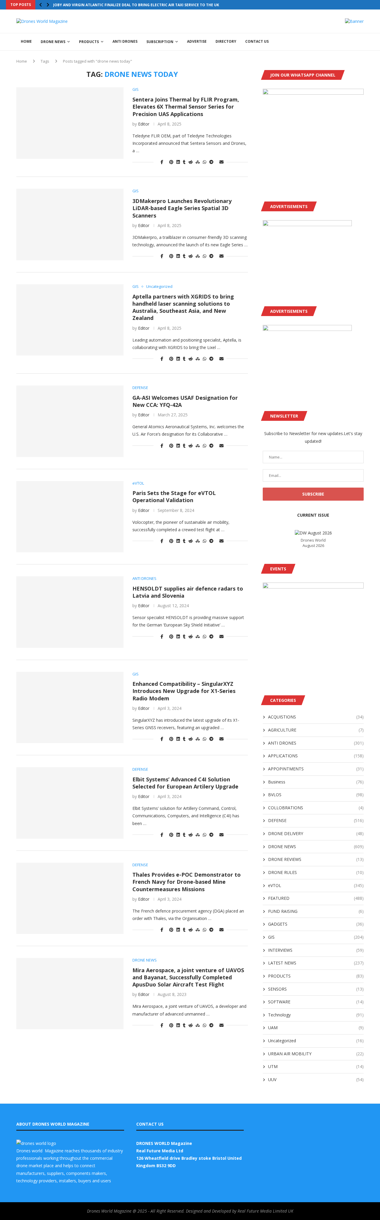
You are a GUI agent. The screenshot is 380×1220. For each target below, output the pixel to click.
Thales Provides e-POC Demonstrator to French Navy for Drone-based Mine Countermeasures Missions (186, 882)
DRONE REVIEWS (316, 859)
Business (316, 782)
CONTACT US (257, 41)
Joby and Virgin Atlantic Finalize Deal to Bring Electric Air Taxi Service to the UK (136, 4)
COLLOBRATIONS (316, 807)
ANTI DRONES (125, 41)
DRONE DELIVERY (316, 833)
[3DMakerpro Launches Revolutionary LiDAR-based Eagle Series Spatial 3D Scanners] (70, 224)
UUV (316, 1079)
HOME (26, 41)
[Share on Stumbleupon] (198, 162)
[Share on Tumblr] (184, 162)
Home (21, 61)
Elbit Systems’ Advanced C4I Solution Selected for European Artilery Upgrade (185, 783)
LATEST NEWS (316, 963)
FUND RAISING (316, 911)
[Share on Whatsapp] (204, 162)
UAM (316, 1027)
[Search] (361, 41)
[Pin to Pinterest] (171, 162)
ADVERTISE (197, 41)
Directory (226, 41)
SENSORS (316, 989)
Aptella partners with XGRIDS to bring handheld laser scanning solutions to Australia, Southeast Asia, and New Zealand (183, 307)
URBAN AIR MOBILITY (316, 1053)
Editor (143, 124)
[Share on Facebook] (162, 162)
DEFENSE (316, 820)
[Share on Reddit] (191, 162)
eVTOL (316, 885)
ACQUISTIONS (316, 717)
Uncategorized (316, 1040)
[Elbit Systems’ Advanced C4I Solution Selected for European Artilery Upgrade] (70, 802)
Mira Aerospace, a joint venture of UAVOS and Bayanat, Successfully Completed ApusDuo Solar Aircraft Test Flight (188, 977)
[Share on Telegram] (211, 162)
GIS (316, 937)
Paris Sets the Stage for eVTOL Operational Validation (174, 496)
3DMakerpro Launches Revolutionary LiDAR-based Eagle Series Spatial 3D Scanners (182, 208)
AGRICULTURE (316, 730)
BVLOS (316, 794)
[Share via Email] (221, 162)
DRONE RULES (316, 872)
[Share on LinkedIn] (178, 162)
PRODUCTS (89, 41)
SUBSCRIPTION (159, 41)
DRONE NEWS (53, 41)
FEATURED (316, 898)
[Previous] (41, 4)
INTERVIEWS (316, 950)
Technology (316, 1015)
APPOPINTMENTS (316, 769)
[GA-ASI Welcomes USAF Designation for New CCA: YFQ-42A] (70, 421)
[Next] (48, 4)
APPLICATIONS (316, 756)
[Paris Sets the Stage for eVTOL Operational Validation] (70, 516)
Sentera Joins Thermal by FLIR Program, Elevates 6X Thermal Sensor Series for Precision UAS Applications (185, 107)
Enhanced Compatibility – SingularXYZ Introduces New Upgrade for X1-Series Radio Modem (183, 691)
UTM (316, 1066)
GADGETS (316, 924)
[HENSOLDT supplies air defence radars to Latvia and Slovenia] (70, 612)
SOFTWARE (316, 1002)
